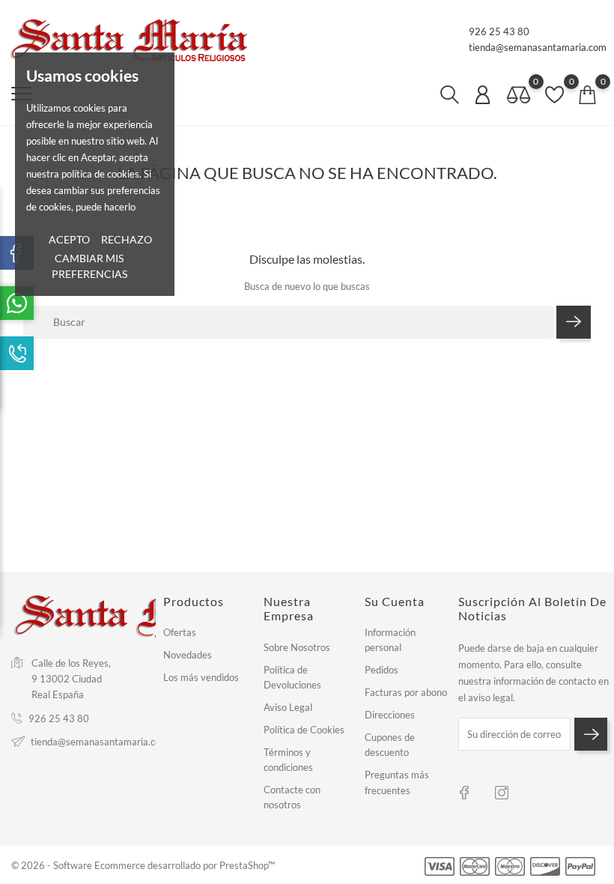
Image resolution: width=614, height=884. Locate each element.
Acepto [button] (69, 239)
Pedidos (381, 670)
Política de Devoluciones (292, 677)
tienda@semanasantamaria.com (538, 47)
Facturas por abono (406, 692)
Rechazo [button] (126, 239)
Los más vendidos (201, 677)
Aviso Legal (288, 707)
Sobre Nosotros (297, 647)
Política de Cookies (304, 730)
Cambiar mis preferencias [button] (89, 266)
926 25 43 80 (499, 31)
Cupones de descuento (390, 744)
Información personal (390, 639)
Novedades (187, 655)
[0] (519, 95)
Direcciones (390, 715)
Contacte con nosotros (292, 797)
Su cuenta (395, 601)
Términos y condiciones (288, 759)
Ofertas (179, 632)
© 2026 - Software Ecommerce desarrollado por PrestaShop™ (143, 865)
